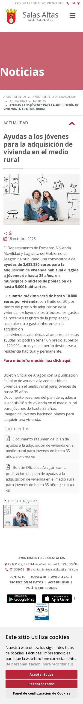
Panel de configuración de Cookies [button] (41, 693)
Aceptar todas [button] (41, 674)
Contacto (17, 577)
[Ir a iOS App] (58, 598)
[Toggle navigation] (72, 17)
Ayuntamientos (14, 97)
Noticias (39, 101)
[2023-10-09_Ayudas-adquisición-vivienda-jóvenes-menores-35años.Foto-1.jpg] (20, 516)
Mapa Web (38, 577)
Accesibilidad (58, 582)
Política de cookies (41, 588)
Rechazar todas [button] (42, 684)
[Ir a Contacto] (73, 3)
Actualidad (18, 101)
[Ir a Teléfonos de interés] (67, 3)
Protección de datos (26, 582)
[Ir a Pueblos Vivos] (78, 3)
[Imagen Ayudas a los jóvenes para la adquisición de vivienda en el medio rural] (41, 199)
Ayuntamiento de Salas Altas (54, 97)
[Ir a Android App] (22, 598)
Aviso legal (60, 577)
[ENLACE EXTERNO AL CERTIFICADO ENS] (42, 612)
